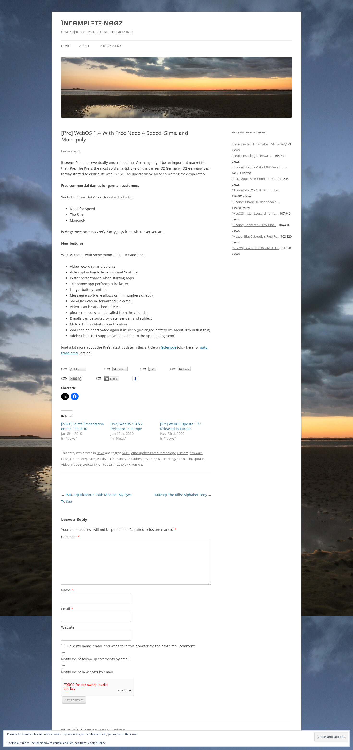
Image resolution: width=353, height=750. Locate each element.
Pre (144, 459)
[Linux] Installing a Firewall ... (252, 155)
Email (67, 608)
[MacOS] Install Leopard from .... (254, 213)
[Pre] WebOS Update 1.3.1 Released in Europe (181, 426)
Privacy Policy (111, 46)
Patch (101, 459)
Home (65, 46)
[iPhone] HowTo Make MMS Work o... (258, 167)
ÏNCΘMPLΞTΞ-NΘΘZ (91, 23)
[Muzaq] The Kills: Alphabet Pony (182, 494)
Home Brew (78, 459)
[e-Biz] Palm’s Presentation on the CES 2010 (82, 426)
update (198, 459)
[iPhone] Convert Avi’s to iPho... (254, 225)
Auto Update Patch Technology (153, 453)
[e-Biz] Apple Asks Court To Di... (253, 179)
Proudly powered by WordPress (104, 730)
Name (67, 590)
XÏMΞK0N (135, 464)
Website (67, 627)
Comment (70, 536)
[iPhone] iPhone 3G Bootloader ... (255, 202)
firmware (196, 453)
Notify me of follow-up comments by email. (95, 659)
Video (65, 464)
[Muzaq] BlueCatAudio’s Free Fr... (255, 236)
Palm (92, 459)
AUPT (126, 453)
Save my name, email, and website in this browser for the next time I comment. (131, 646)
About (84, 46)
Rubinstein (184, 459)
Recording (168, 459)
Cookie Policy (96, 743)
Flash (65, 459)
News (100, 453)
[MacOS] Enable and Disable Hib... (255, 248)
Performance (116, 459)
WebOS (76, 464)
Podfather (134, 459)
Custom (182, 453)
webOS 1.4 (90, 464)
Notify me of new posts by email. (87, 672)
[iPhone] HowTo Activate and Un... (256, 190)
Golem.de (168, 347)
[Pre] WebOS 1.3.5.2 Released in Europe (127, 426)
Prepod (154, 459)
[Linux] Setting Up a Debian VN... (255, 144)
